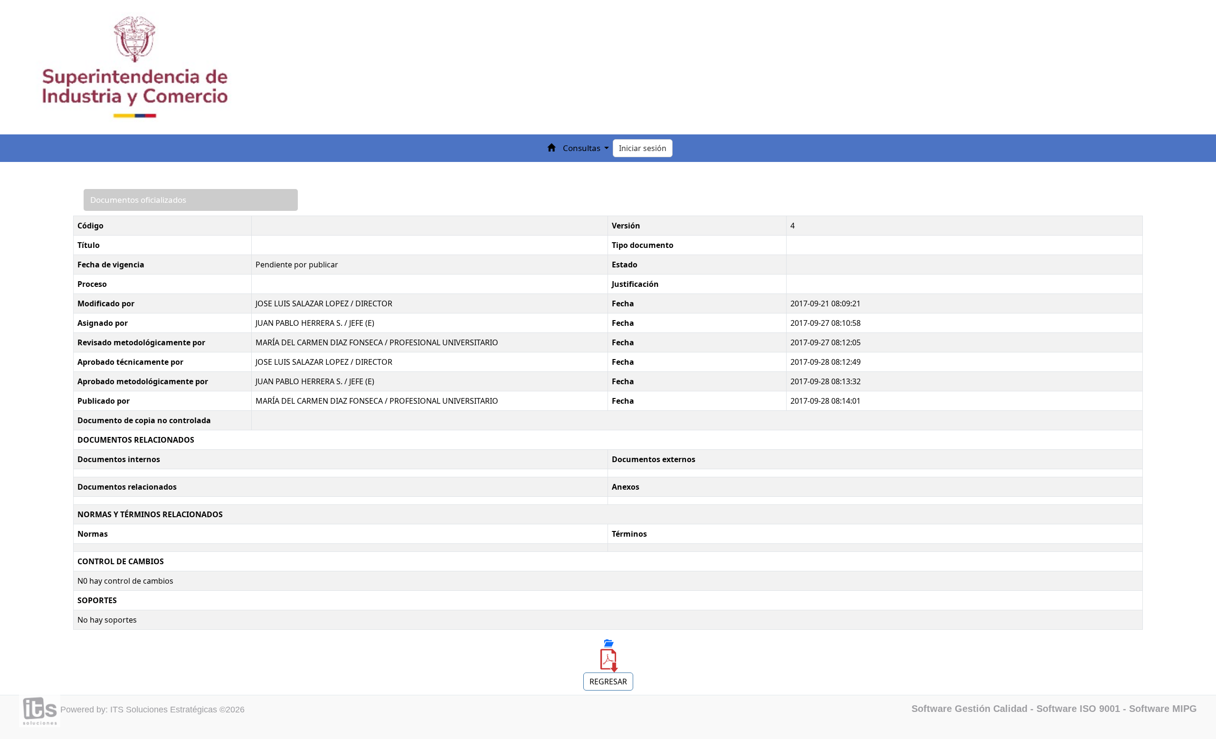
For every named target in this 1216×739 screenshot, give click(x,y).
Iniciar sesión (642, 148)
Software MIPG (1163, 708)
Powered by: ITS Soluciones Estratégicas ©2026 (152, 709)
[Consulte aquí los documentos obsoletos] (608, 643)
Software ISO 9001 (1078, 708)
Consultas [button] (582, 147)
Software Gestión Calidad (969, 708)
